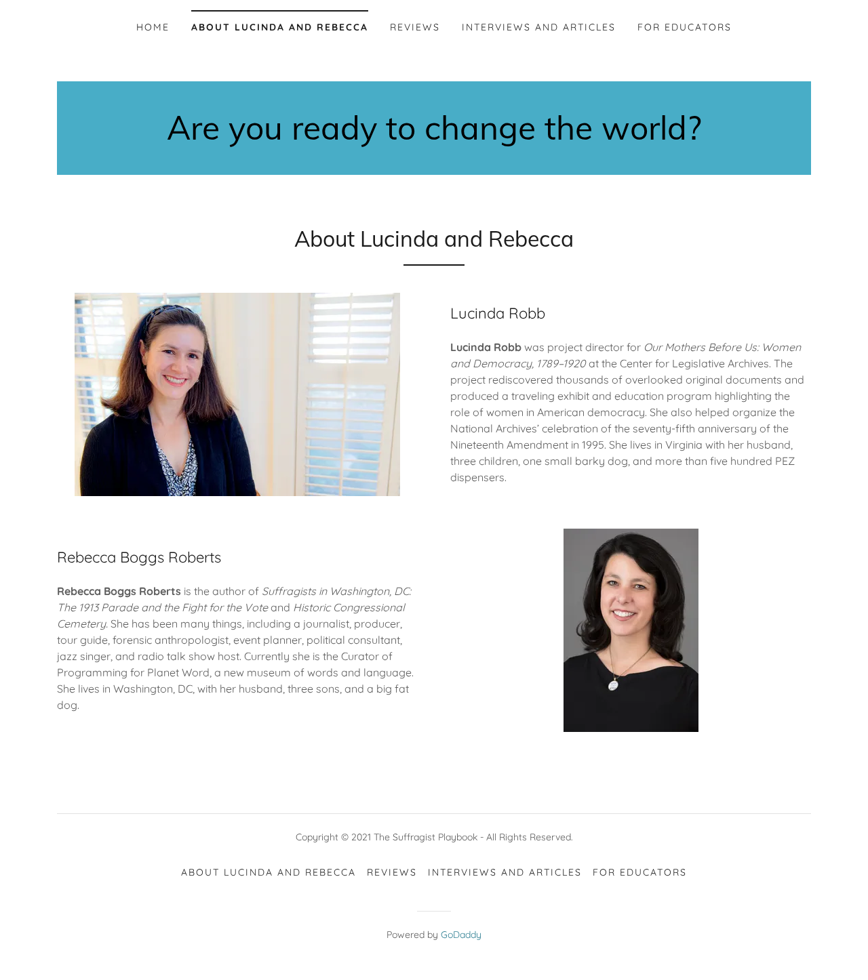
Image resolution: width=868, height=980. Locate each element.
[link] (434, 135)
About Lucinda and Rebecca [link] (279, 27)
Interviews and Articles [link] (539, 27)
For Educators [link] (684, 27)
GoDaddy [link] (461, 934)
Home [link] (153, 27)
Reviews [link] (415, 27)
